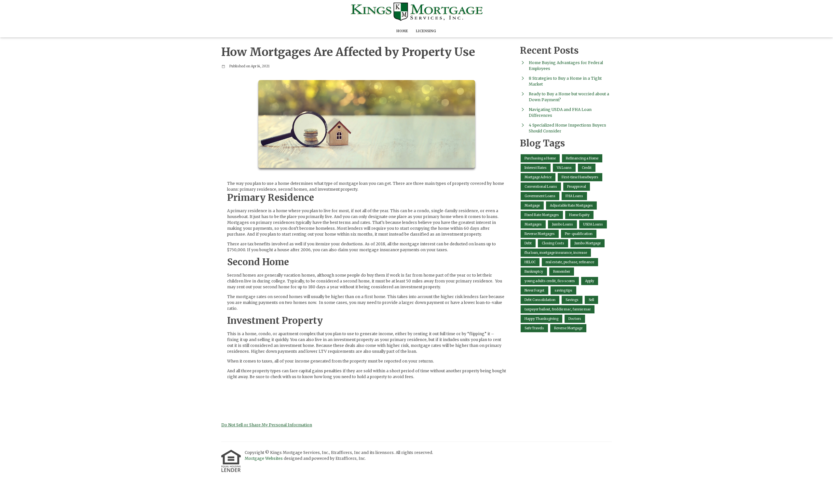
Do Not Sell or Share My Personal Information (266, 424)
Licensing (426, 31)
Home (402, 31)
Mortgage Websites (264, 458)
